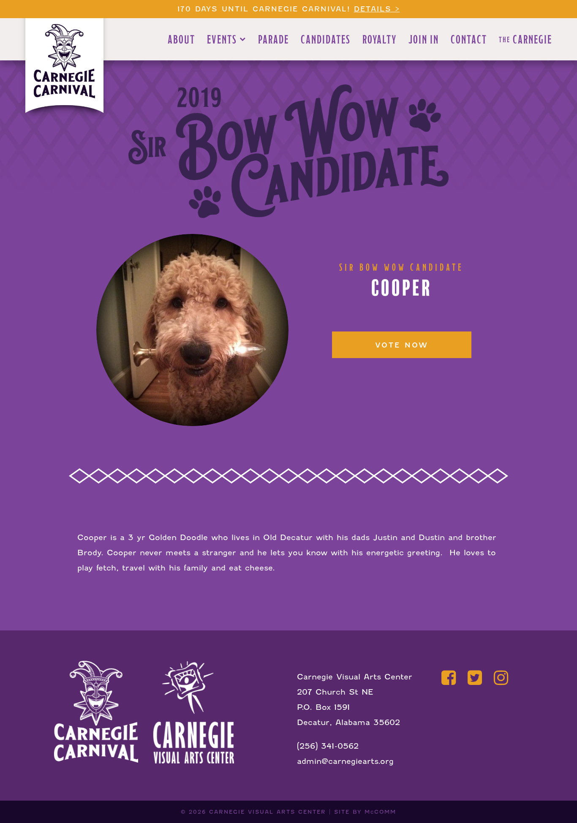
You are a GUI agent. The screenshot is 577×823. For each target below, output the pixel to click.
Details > (377, 9)
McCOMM (380, 812)
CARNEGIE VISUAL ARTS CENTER (267, 812)
